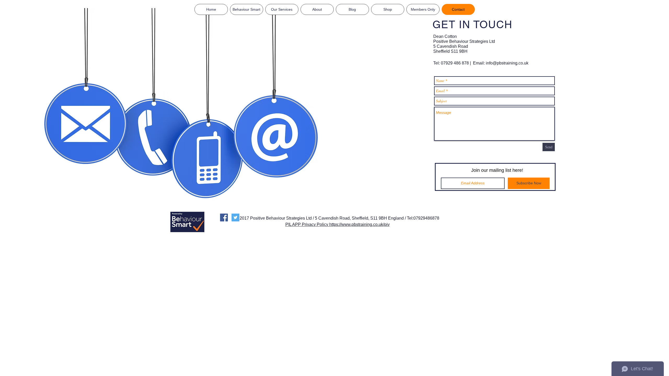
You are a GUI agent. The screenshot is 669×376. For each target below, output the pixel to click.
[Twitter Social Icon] (235, 217)
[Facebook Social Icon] (224, 217)
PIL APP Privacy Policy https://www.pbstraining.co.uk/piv (337, 224)
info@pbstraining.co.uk (507, 63)
